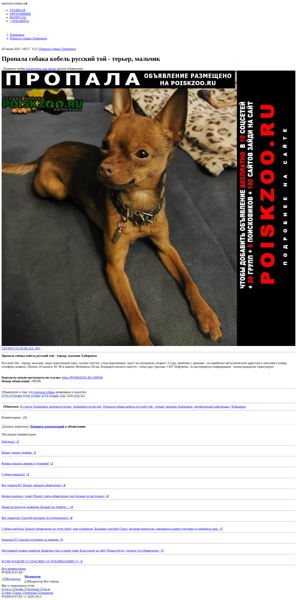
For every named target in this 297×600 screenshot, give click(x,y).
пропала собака (44, 392)
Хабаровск (238, 406)
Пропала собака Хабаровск (57, 49)
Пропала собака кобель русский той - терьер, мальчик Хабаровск (148, 406)
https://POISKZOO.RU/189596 (82, 377)
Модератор (32, 576)
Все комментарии (14, 568)
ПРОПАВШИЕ (20, 14)
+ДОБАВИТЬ (19, 21)
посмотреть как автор (41, 68)
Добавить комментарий (47, 426)
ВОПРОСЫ (18, 17)
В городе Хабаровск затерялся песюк (45, 406)
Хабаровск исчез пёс (87, 406)
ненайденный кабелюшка (212, 406)
